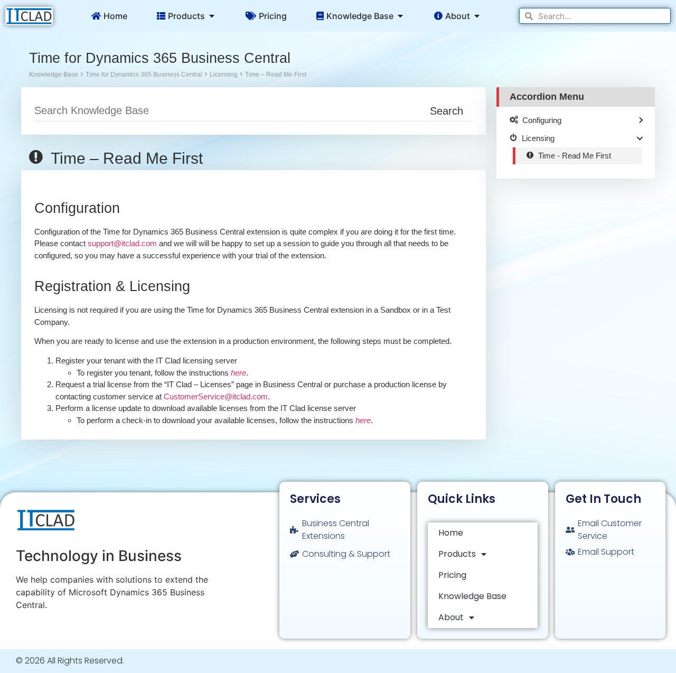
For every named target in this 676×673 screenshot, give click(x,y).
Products (457, 554)
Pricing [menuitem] (273, 16)
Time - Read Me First (574, 155)
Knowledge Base (53, 74)
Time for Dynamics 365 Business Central (144, 74)
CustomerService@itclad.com (216, 396)
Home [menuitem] (115, 16)
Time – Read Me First (275, 74)
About (451, 617)
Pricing (452, 575)
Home (450, 533)
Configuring (541, 120)
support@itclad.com (122, 243)
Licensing (224, 74)
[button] (212, 16)
